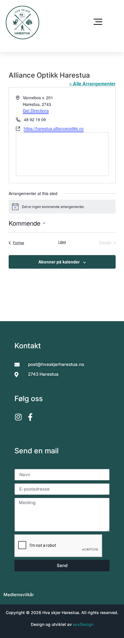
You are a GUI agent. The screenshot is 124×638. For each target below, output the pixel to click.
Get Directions (36, 110)
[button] (98, 22)
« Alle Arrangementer (92, 83)
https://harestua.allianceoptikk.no (54, 128)
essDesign (83, 624)
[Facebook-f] (30, 417)
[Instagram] (18, 417)
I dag (62, 242)
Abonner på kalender (59, 262)
